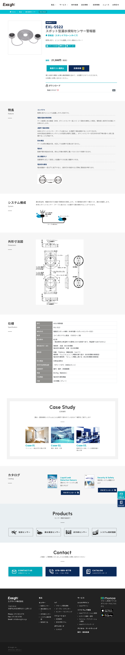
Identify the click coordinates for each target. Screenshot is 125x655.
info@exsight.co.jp (20, 619)
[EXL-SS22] (25, 37)
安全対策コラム (61, 622)
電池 (63, 46)
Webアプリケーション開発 (88, 613)
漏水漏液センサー (30, 12)
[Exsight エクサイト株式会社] (9, 5)
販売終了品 (44, 622)
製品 (20, 12)
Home (13, 12)
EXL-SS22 (43, 12)
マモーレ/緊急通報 (62, 606)
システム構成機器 (46, 618)
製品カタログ (52, 90)
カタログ (59, 629)
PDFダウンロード (70, 493)
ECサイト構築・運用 (86, 616)
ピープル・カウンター (63, 609)
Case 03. (87, 447)
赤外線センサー (46, 614)
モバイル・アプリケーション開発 (88, 620)
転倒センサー (45, 606)
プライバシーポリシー (15, 650)
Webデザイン (83, 606)
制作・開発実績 (83, 632)
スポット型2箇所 (53, 46)
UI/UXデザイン (83, 603)
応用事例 (59, 619)
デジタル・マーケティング (87, 628)
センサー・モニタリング (64, 612)
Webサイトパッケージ (86, 624)
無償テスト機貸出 (57, 68)
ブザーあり (71, 46)
